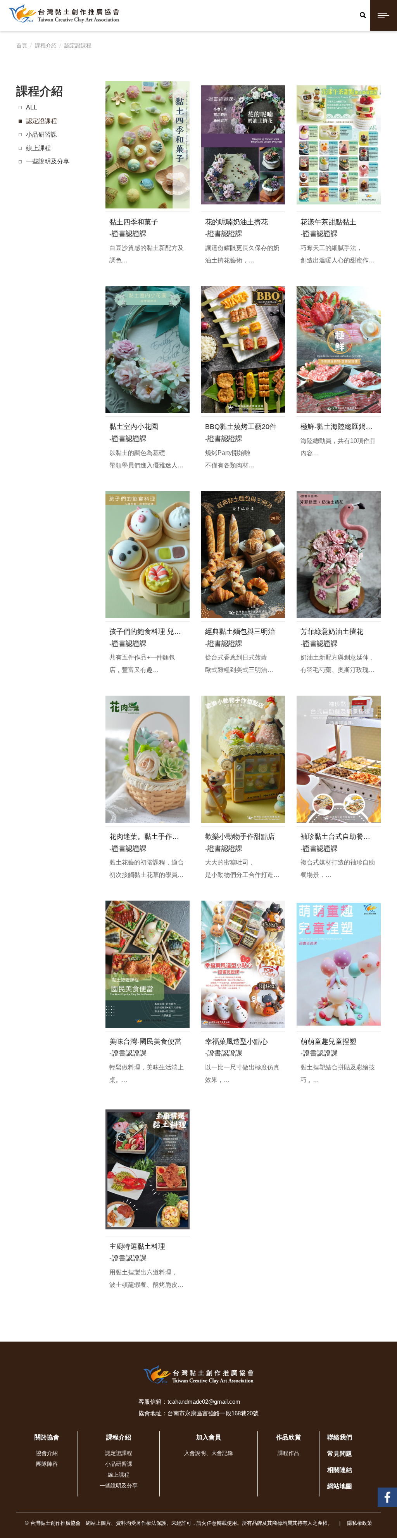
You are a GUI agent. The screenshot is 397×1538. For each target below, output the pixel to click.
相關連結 (339, 1470)
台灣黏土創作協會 (387, 1494)
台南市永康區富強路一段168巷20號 (213, 1413)
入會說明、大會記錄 (208, 1453)
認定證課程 (77, 45)
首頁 (21, 45)
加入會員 (208, 1437)
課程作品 (288, 1453)
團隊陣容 (47, 1464)
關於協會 (47, 1437)
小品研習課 (41, 134)
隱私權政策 (359, 1523)
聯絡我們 (339, 1437)
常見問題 (339, 1453)
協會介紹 (47, 1453)
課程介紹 (46, 45)
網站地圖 (339, 1486)
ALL (31, 107)
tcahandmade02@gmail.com (203, 1401)
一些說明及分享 (47, 161)
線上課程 (38, 148)
